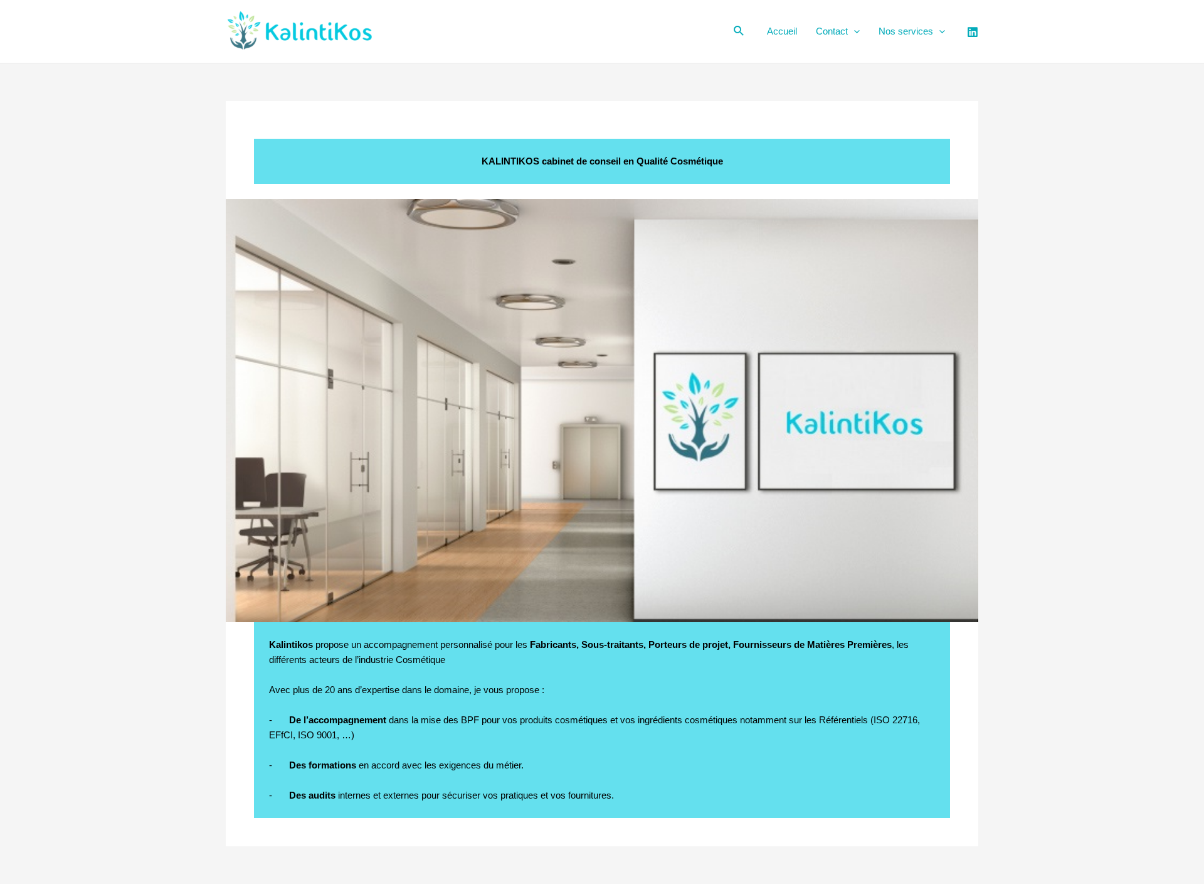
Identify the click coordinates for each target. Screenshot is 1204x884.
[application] (854, 31)
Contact (832, 31)
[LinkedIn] (972, 32)
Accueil (782, 31)
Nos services (906, 31)
